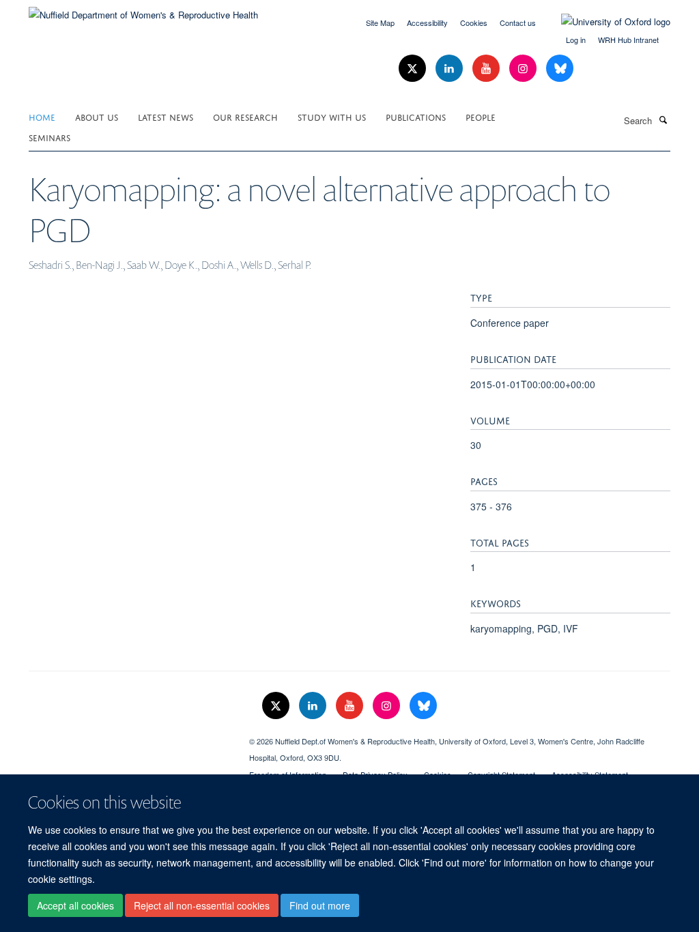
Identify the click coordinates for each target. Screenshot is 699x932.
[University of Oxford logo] (605, 22)
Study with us (332, 116)
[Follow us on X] (414, 68)
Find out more (319, 905)
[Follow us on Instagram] (524, 68)
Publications (416, 116)
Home (42, 116)
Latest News (165, 116)
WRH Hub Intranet (628, 39)
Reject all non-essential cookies (202, 905)
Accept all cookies (75, 905)
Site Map (380, 22)
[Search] (662, 119)
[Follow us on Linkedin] (451, 68)
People (481, 116)
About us (96, 116)
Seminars (49, 136)
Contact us (518, 22)
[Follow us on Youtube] (487, 68)
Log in (576, 39)
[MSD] (129, 736)
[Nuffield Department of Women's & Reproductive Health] (143, 9)
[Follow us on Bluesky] (559, 68)
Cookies (473, 22)
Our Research (245, 116)
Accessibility (427, 22)
